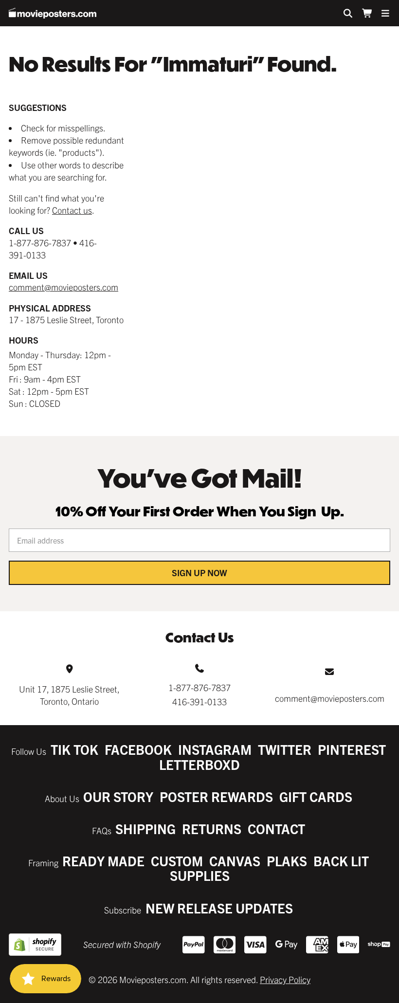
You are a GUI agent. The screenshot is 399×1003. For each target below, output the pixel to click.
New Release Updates (219, 907)
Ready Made (103, 860)
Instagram (215, 749)
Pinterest (352, 749)
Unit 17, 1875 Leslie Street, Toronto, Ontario (69, 695)
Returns (211, 828)
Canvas (234, 860)
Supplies (200, 875)
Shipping (145, 828)
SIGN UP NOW (199, 572)
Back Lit (341, 860)
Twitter (284, 749)
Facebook (138, 749)
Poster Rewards (216, 796)
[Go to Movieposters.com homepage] (52, 13)
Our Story (118, 796)
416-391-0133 (199, 701)
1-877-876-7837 (199, 687)
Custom (177, 860)
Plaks (287, 860)
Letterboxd (199, 764)
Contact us (72, 210)
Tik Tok (74, 749)
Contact (276, 828)
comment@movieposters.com (63, 286)
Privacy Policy (285, 979)
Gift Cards (315, 796)
